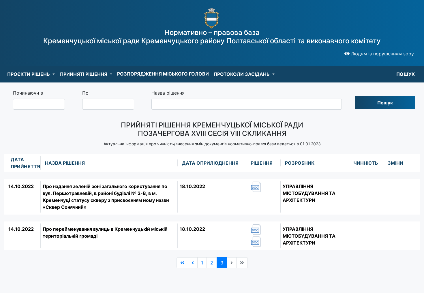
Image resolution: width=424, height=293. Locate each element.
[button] (31, 74)
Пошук (385, 103)
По (85, 93)
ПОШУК (405, 74)
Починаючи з (28, 93)
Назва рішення (168, 93)
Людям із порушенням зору (382, 54)
